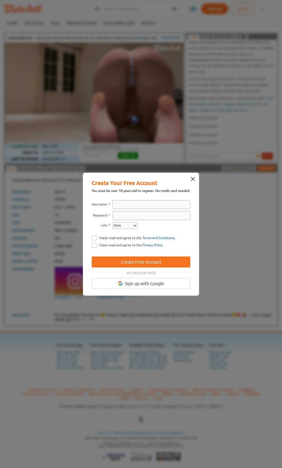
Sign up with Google (144, 283)
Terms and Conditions (158, 238)
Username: (100, 204)
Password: (100, 215)
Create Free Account (141, 262)
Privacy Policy (152, 245)
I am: (104, 225)
